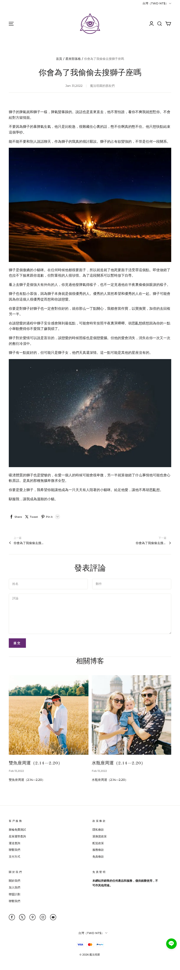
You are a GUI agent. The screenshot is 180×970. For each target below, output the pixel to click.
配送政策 (98, 843)
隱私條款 (98, 829)
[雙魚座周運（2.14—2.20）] (48, 715)
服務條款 (98, 849)
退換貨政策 (99, 836)
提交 (17, 643)
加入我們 (14, 887)
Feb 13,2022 (16, 770)
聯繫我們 (14, 849)
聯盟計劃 (14, 894)
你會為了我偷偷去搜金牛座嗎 (29, 543)
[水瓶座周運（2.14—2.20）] (131, 715)
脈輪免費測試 (17, 829)
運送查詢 (14, 843)
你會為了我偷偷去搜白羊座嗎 (151, 543)
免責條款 (98, 856)
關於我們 (14, 880)
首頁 (59, 59)
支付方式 (14, 856)
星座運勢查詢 (17, 836)
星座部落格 (73, 59)
